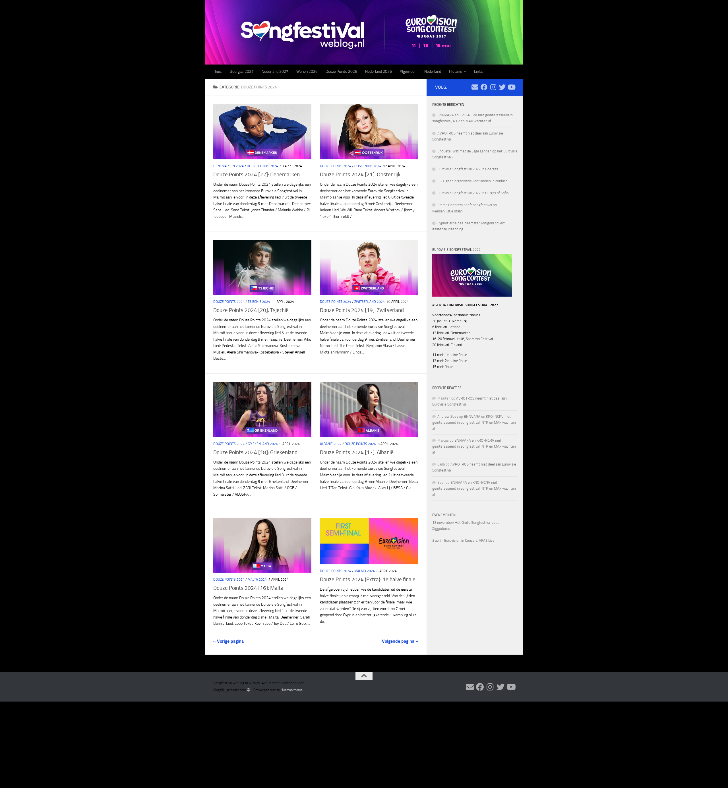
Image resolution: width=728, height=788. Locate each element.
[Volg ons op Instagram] (493, 87)
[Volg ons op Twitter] (502, 87)
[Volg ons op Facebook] (484, 87)
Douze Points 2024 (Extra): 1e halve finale (367, 579)
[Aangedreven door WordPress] (248, 690)
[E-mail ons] (474, 87)
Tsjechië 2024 (259, 302)
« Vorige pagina (228, 641)
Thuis (217, 71)
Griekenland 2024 (263, 444)
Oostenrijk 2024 (367, 166)
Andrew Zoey (447, 416)
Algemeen (408, 71)
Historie (455, 71)
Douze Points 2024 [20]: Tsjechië (251, 310)
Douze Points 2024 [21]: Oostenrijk (360, 174)
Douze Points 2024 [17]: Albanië (357, 452)
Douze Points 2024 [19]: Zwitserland (362, 310)
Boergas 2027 (242, 71)
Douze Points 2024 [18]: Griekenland (255, 452)
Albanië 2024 (331, 444)
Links (478, 71)
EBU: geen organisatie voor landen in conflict (472, 181)
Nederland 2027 (275, 71)
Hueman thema (292, 690)
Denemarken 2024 (228, 166)
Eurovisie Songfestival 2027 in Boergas (467, 169)
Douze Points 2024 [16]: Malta (248, 588)
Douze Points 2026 (341, 71)
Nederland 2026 (378, 71)
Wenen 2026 (307, 71)
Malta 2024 (257, 580)
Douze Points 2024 (262, 166)
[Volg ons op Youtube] (511, 87)
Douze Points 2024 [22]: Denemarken (256, 174)
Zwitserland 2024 (369, 302)
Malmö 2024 (364, 571)
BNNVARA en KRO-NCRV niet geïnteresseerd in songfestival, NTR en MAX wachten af (474, 422)
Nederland (432, 71)
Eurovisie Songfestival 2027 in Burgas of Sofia (472, 193)
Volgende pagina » (400, 641)
